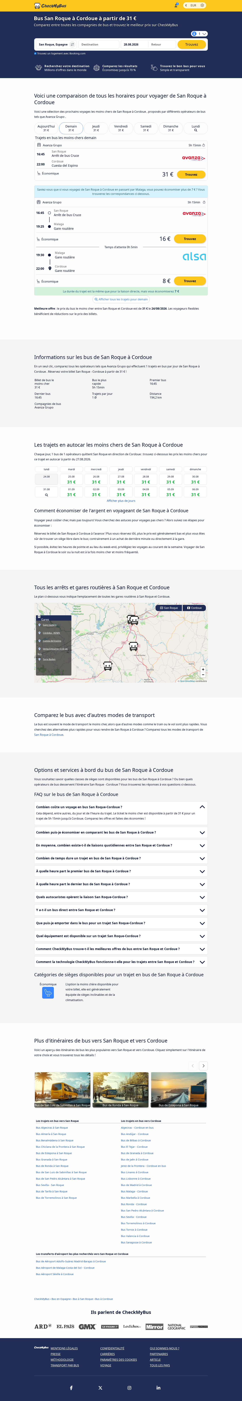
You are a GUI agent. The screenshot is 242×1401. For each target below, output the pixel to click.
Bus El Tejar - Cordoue (134, 1146)
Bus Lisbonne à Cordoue (136, 1178)
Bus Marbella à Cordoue (135, 1197)
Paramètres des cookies (118, 1360)
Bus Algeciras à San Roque (52, 1127)
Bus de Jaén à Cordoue (134, 1159)
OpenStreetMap (187, 680)
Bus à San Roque (83, 1299)
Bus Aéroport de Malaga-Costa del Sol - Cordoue (65, 1267)
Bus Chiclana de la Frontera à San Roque (60, 1146)
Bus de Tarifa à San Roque (51, 1191)
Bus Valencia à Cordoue (135, 1236)
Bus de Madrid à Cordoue (136, 1185)
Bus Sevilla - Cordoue (134, 1217)
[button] (134, 620)
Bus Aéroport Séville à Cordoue (55, 1274)
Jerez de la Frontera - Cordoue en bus (143, 1166)
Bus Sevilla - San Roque (50, 1185)
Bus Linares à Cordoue (134, 1172)
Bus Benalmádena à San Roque (54, 1140)
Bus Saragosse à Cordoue (136, 1242)
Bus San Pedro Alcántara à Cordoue (142, 1210)
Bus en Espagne (61, 1299)
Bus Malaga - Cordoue (134, 1191)
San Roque (170, 608)
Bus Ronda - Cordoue (134, 1204)
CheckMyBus (41, 1299)
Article (155, 1360)
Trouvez (191, 174)
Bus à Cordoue (104, 1299)
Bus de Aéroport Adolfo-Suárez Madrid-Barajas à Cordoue (71, 1261)
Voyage (105, 1365)
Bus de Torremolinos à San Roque (56, 1197)
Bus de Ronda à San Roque (52, 1166)
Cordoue (196, 608)
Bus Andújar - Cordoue (134, 1134)
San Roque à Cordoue (48, 735)
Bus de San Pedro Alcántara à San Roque (60, 1178)
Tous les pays (160, 1365)
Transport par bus (65, 1365)
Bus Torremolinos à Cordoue (138, 1223)
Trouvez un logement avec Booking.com (61, 53)
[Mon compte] (176, 5)
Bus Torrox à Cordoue (134, 1229)
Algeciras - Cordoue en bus (137, 1127)
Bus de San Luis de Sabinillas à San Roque (61, 1172)
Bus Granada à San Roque (51, 1159)
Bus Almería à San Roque (51, 1134)
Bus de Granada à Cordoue (137, 1153)
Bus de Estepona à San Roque (54, 1153)
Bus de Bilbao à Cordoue (136, 1140)
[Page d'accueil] (50, 6)
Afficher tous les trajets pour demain (123, 299)
